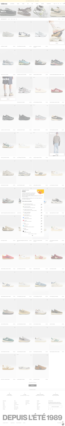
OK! (32, 235)
